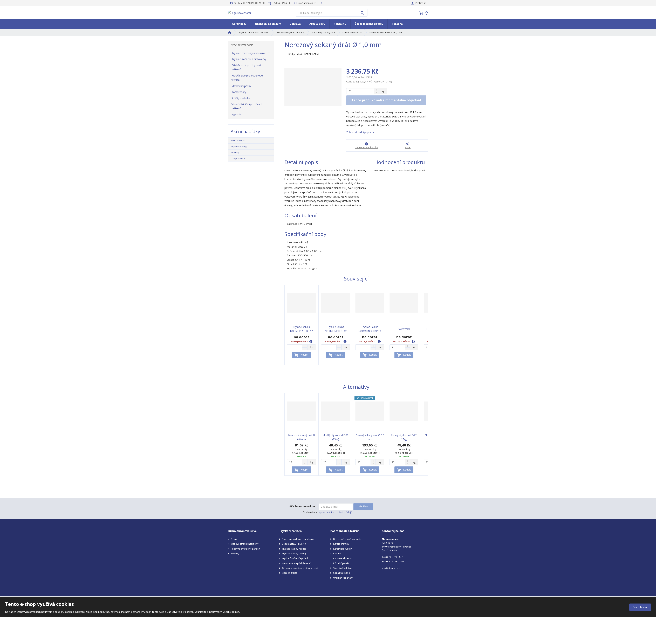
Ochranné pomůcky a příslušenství (300, 568)
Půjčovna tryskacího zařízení (246, 548)
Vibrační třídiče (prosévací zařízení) (246, 106)
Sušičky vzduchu (240, 98)
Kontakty (340, 23)
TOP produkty (238, 158)
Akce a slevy (317, 23)
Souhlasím (640, 607)
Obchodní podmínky (268, 23)
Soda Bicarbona (341, 572)
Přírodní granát (341, 563)
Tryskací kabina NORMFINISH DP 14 (369, 329)
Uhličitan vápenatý (343, 577)
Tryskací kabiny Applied (294, 548)
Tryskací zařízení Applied (295, 558)
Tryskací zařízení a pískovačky (248, 59)
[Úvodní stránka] (239, 12)
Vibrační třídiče (289, 572)
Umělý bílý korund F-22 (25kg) (404, 437)
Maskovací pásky (241, 86)
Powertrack (404, 329)
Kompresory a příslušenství (296, 563)
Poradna (397, 23)
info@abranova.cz (391, 568)
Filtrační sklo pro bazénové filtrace (247, 78)
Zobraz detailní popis (359, 132)
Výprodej (236, 114)
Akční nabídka (238, 140)
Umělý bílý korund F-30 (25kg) (335, 437)
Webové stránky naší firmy (244, 543)
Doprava (295, 23)
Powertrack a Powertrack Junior (298, 539)
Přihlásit (363, 506)
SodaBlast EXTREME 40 (294, 543)
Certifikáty (239, 23)
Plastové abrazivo (342, 558)
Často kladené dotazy (369, 23)
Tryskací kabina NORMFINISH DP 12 (301, 329)
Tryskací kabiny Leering (294, 553)
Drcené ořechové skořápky (347, 539)
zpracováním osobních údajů (335, 512)
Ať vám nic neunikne (302, 506)
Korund (337, 553)
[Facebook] (321, 3)
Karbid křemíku (341, 543)
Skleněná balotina (342, 568)
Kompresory (238, 92)
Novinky (235, 152)
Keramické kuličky (342, 548)
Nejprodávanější (239, 146)
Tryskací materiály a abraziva (248, 53)
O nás (234, 539)
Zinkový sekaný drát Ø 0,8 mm (370, 437)
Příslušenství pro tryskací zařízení (246, 67)
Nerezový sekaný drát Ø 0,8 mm (301, 437)
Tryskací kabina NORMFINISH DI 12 (336, 329)
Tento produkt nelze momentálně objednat (386, 100)
